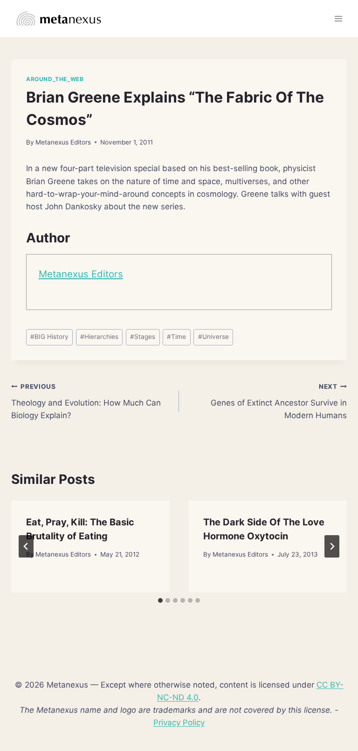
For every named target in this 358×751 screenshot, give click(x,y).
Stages (142, 336)
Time (176, 336)
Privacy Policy (179, 722)
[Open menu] (338, 18)
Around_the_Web (54, 79)
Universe (213, 336)
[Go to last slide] (26, 546)
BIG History (49, 336)
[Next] (331, 546)
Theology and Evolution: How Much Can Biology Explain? (86, 401)
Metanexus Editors (63, 142)
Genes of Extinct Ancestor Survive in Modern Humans (279, 401)
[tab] (160, 600)
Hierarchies (99, 336)
